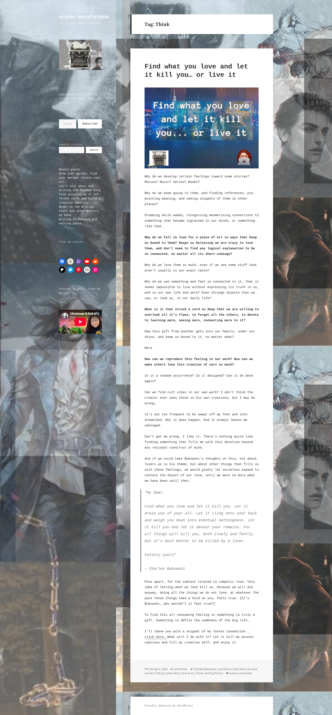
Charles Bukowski (204, 669)
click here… (156, 637)
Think (199, 673)
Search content (71, 144)
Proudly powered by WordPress (169, 705)
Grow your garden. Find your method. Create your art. (79, 178)
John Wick (173, 673)
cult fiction (180, 669)
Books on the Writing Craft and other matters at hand (79, 211)
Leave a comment (240, 673)
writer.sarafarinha (84, 17)
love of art (188, 673)
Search (94, 150)
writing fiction (214, 673)
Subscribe (90, 123)
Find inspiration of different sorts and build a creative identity (79, 198)
